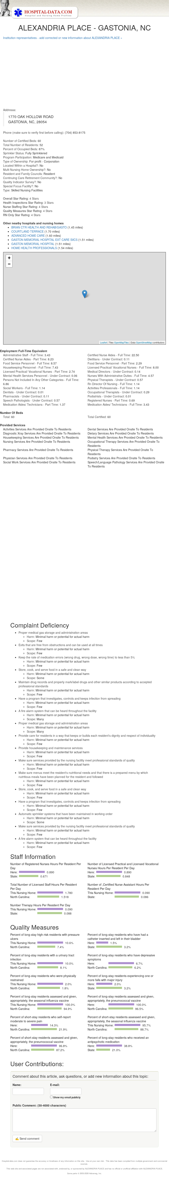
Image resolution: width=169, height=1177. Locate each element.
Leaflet (103, 342)
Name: (17, 1085)
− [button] (9, 264)
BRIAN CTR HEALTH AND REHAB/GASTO (39, 227)
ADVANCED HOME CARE (28, 235)
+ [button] (9, 257)
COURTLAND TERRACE (27, 231)
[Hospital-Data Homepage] (84, 9)
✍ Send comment (27, 1138)
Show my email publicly (67, 1097)
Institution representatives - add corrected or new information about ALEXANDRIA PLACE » (62, 38)
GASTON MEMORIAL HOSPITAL (32, 244)
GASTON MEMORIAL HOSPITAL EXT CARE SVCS (44, 240)
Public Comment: (39, 1105)
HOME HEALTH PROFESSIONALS (34, 248)
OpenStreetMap (144, 342)
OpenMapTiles (121, 342)
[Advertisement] (84, 73)
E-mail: (55, 1085)
